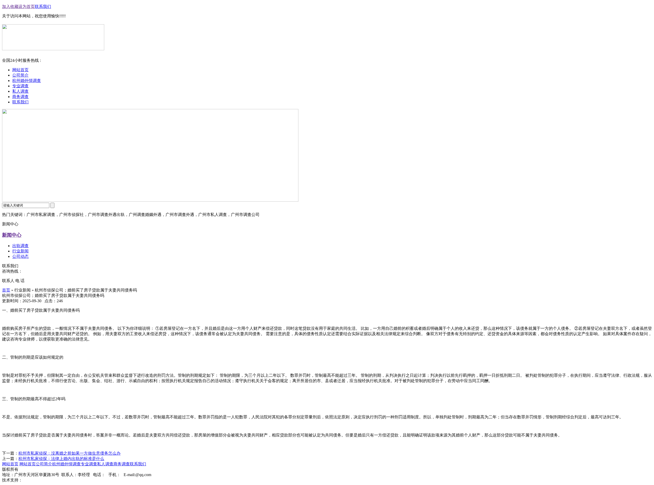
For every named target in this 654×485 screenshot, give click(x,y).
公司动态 (20, 256)
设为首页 (26, 6)
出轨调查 (20, 246)
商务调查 (121, 464)
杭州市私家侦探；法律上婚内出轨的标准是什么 (61, 458)
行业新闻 (20, 251)
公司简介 (44, 464)
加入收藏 (10, 6)
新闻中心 (11, 235)
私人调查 (105, 464)
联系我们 (43, 6)
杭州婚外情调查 (66, 464)
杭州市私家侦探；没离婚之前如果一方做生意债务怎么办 (69, 453)
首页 (6, 290)
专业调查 (89, 464)
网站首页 (10, 464)
